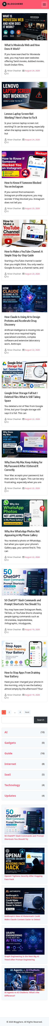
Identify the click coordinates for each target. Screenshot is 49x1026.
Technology (12, 785)
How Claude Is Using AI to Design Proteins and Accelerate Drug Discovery (22, 320)
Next (27, 712)
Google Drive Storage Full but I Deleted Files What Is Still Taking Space (22, 396)
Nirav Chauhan (14, 70)
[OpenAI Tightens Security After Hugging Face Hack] (24, 861)
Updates (10, 795)
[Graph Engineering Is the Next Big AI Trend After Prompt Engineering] (24, 941)
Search (40, 719)
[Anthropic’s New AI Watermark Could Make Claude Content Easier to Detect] (24, 901)
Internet (10, 764)
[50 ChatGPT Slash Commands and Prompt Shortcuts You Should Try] (24, 821)
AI (5, 732)
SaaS (7, 774)
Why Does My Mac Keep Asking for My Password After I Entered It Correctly (23, 465)
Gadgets (10, 743)
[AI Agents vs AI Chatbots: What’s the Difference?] (24, 979)
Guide (8, 753)
